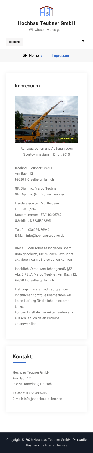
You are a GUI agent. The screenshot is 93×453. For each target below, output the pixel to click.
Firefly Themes (56, 445)
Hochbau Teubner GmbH (46, 23)
